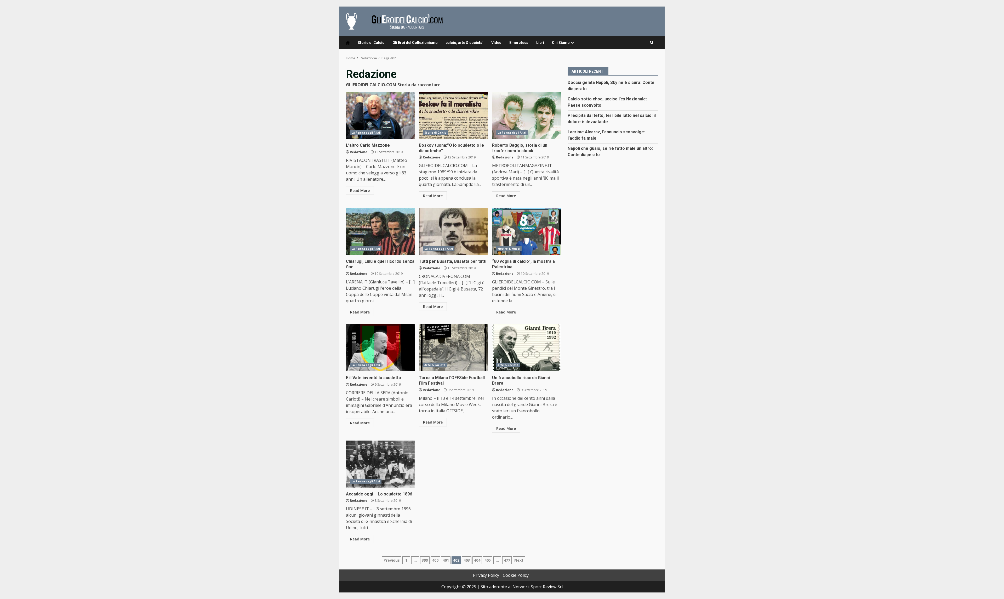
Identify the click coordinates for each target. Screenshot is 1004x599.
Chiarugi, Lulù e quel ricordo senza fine (380, 231)
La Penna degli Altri (365, 132)
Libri (540, 43)
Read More (360, 190)
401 (446, 560)
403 (467, 560)
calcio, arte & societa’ (464, 43)
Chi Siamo (561, 43)
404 (477, 560)
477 (507, 560)
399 (425, 560)
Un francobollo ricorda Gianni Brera (526, 347)
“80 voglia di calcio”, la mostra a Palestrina (526, 231)
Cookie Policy (516, 575)
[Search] (651, 43)
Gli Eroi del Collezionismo (415, 43)
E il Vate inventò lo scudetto (380, 347)
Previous (392, 560)
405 (487, 560)
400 (435, 560)
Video (496, 43)
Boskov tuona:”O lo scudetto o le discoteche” (453, 115)
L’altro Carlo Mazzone (380, 115)
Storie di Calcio (371, 43)
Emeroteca (518, 43)
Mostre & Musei (509, 248)
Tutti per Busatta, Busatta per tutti (453, 231)
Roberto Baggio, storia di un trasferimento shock (526, 115)
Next (518, 560)
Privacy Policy (486, 575)
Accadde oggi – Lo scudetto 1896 (380, 464)
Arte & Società (434, 365)
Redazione (358, 152)
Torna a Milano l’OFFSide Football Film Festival (453, 347)
